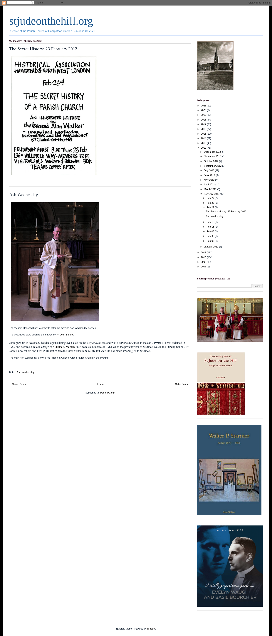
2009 (204, 262)
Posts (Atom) (107, 392)
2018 (204, 119)
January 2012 (211, 246)
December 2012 (212, 151)
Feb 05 (211, 236)
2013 (204, 143)
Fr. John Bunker (64, 334)
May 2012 (209, 180)
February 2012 (212, 194)
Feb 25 (211, 202)
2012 (204, 147)
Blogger (151, 628)
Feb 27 (211, 198)
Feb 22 (211, 207)
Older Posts (181, 384)
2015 (204, 133)
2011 (204, 252)
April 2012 (209, 184)
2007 (204, 266)
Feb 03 (211, 241)
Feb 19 (211, 222)
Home (100, 384)
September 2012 (213, 165)
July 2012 (209, 170)
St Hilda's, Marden (64, 347)
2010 (204, 257)
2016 (204, 129)
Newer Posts (19, 384)
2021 (204, 105)
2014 (204, 138)
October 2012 (211, 161)
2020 (204, 110)
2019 (204, 114)
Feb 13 (211, 226)
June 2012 (210, 175)
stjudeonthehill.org (51, 21)
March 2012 (210, 189)
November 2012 (212, 156)
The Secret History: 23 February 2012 (43, 48)
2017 (204, 124)
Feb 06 (211, 231)
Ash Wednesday (23, 194)
